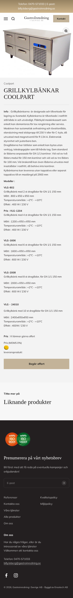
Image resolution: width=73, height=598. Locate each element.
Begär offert (36, 364)
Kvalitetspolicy (48, 497)
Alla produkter (12, 516)
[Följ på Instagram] (15, 575)
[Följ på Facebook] (6, 575)
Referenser (10, 497)
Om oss (8, 523)
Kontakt (61, 18)
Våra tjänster (11, 510)
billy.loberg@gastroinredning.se (22, 563)
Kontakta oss (11, 503)
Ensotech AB (61, 587)
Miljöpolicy (46, 503)
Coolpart (9, 83)
